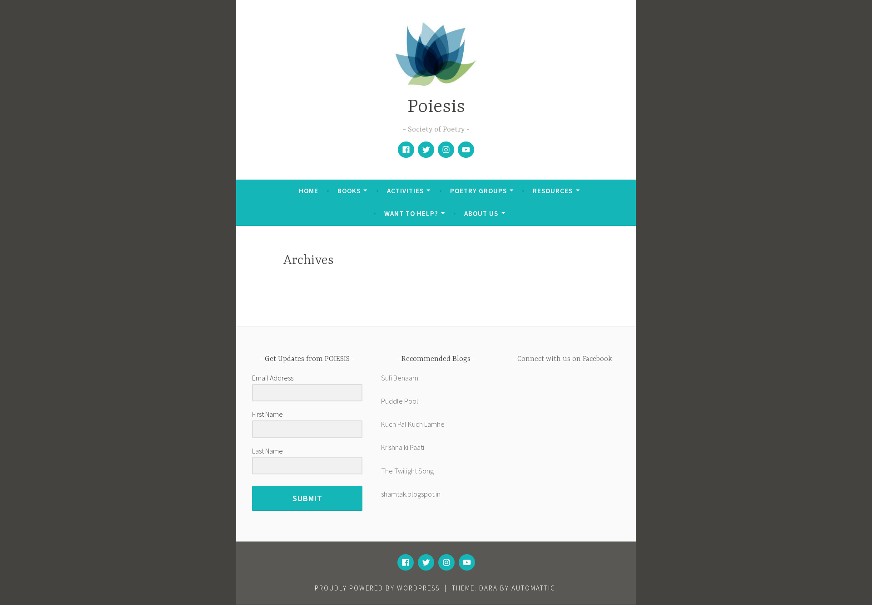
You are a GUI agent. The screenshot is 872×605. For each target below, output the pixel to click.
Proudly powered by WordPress (377, 588)
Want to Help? (411, 213)
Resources (553, 190)
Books (349, 190)
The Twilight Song (407, 470)
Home (308, 190)
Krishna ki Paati (402, 447)
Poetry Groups (478, 190)
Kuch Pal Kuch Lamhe (413, 424)
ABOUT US (481, 213)
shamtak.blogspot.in (411, 493)
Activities (405, 190)
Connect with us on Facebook (564, 359)
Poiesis (436, 107)
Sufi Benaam (399, 377)
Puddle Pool (399, 400)
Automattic (533, 588)
